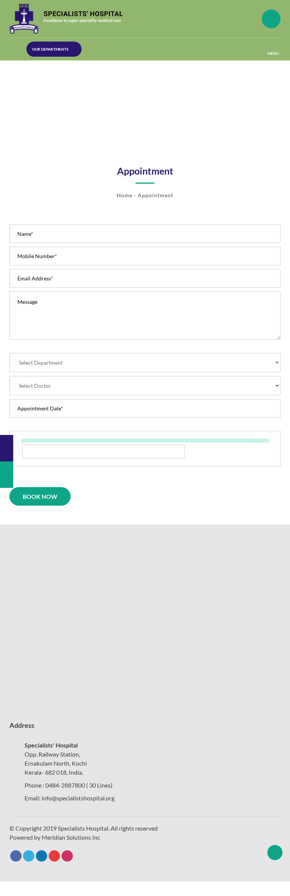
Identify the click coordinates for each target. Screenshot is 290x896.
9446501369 (30, 79)
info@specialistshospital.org (78, 798)
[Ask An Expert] (6, 474)
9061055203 (30, 96)
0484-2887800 (65, 785)
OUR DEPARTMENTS (50, 49)
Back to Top (274, 852)
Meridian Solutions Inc (71, 837)
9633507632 (30, 63)
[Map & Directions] (6, 448)
